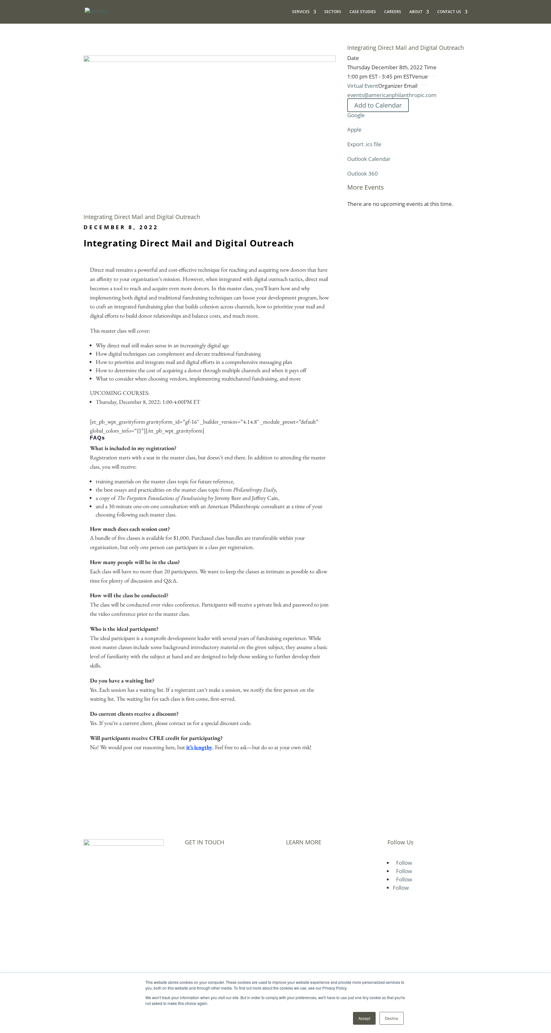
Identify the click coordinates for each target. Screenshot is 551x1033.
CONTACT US (449, 12)
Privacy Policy (304, 906)
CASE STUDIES (362, 12)
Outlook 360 (362, 173)
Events (295, 870)
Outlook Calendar (369, 158)
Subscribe (299, 897)
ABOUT (415, 12)
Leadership (301, 879)
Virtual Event (362, 85)
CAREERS (392, 12)
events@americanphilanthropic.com (392, 95)
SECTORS (332, 12)
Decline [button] (391, 1018)
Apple (354, 129)
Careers (296, 861)
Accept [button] (364, 1018)
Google (356, 115)
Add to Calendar (378, 105)
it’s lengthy (199, 747)
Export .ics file (364, 144)
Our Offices (301, 888)
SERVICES (301, 12)
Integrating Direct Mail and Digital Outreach (142, 217)
